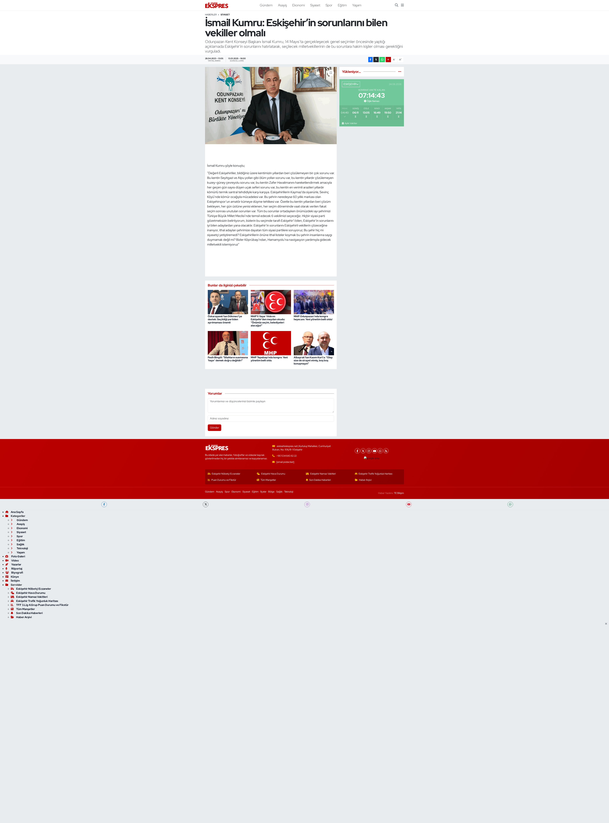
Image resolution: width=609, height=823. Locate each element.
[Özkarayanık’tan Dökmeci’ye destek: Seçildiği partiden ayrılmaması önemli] (228, 302)
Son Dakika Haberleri (320, 480)
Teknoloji (288, 491)
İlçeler (263, 491)
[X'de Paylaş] (376, 59)
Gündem (266, 5)
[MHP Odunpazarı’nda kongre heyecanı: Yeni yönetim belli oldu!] (314, 302)
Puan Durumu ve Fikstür (223, 480)
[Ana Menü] (402, 5)
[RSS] (386, 450)
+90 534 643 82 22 (286, 455)
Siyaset (315, 5)
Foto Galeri (18, 556)
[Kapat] (607, 624)
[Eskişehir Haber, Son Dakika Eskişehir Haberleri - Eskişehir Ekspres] (217, 5)
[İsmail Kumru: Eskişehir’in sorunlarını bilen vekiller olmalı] (271, 105)
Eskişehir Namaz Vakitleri (323, 473)
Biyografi (17, 572)
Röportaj (16, 568)
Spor (329, 5)
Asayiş (282, 5)
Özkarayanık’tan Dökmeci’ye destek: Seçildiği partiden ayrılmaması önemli (225, 319)
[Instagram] (368, 450)
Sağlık (279, 491)
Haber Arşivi (365, 480)
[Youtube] (374, 450)
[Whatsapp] (380, 450)
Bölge (271, 491)
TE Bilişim (399, 493)
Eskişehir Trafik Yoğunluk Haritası (375, 473)
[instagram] (307, 504)
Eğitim (342, 5)
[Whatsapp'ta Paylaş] (382, 59)
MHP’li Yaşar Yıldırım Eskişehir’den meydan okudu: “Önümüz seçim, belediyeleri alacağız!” (268, 321)
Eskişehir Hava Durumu (273, 473)
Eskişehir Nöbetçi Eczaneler (226, 473)
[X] (363, 450)
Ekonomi (298, 5)
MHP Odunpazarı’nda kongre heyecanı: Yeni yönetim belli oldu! (313, 318)
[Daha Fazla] (388, 59)
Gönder (214, 427)
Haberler (211, 14)
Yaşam (356, 5)
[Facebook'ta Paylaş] (370, 59)
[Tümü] (399, 71)
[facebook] (104, 504)
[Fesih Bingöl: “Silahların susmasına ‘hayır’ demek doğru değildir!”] (228, 343)
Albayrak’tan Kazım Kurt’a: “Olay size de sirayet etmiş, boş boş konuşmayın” (313, 360)
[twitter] (205, 504)
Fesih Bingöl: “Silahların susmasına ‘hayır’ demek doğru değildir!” (228, 359)
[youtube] (409, 504)
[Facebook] (357, 450)
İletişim (15, 580)
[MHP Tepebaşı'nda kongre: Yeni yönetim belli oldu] (271, 343)
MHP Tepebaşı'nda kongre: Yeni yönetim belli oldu (269, 359)
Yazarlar (16, 564)
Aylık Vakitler (351, 123)
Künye (15, 576)
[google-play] (371, 458)
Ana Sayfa (17, 512)
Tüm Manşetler (268, 480)
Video (15, 560)
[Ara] (396, 5)
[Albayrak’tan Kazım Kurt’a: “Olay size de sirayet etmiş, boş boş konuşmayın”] (314, 343)
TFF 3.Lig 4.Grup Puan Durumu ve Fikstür (42, 605)
